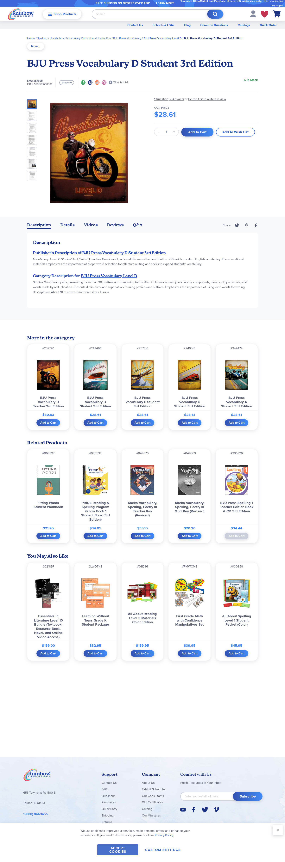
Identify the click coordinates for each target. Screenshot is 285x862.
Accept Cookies (117, 850)
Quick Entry (109, 809)
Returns (107, 822)
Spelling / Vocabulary (50, 38)
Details (67, 225)
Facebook (256, 225)
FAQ (104, 789)
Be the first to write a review (207, 99)
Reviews (115, 225)
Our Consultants (153, 796)
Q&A (138, 225)
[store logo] (20, 14)
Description (39, 225)
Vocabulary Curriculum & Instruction (88, 38)
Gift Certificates (152, 802)
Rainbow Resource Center (37, 776)
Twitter (236, 225)
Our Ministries (151, 815)
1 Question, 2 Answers (169, 99)
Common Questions (214, 25)
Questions (108, 796)
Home (31, 38)
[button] (253, 13)
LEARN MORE (165, 3)
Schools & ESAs (163, 25)
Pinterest (247, 225)
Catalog (147, 809)
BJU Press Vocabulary (127, 38)
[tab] (35, 46)
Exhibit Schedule (153, 789)
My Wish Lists (264, 14)
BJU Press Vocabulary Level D (162, 38)
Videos (91, 225)
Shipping (108, 815)
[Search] (215, 14)
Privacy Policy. (164, 835)
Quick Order (268, 25)
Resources (109, 802)
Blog (187, 25)
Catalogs (244, 25)
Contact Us (135, 25)
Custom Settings (163, 849)
